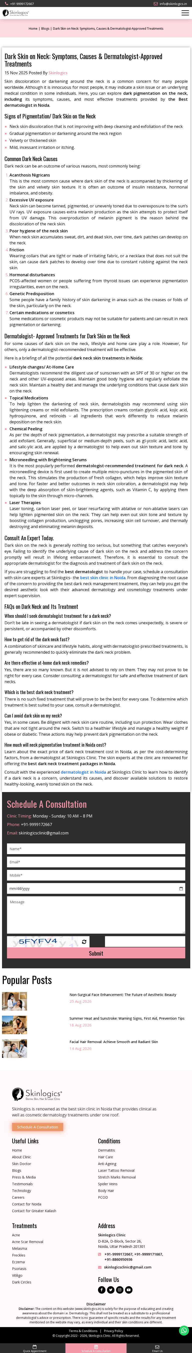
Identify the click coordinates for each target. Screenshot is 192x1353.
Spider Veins (108, 1183)
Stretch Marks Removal (117, 1177)
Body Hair (106, 1190)
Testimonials (22, 1183)
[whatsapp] (184, 1331)
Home (33, 28)
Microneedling (23, 459)
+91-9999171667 (148, 1254)
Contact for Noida (26, 1204)
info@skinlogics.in (173, 3)
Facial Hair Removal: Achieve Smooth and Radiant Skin (114, 1041)
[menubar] (176, 12)
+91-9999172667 (36, 824)
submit (96, 953)
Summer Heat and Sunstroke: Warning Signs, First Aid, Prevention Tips (127, 1018)
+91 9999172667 (22, 3)
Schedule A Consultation (37, 1126)
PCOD (103, 1197)
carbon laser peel (53, 508)
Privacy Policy (113, 1331)
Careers (18, 1197)
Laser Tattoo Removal (116, 1170)
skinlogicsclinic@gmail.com (43, 833)
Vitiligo (17, 1275)
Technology (21, 1190)
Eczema (18, 1262)
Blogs (45, 28)
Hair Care (105, 1157)
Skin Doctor (21, 1163)
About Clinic (21, 1157)
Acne (16, 1235)
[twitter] (110, 1290)
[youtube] (128, 1290)
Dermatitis (106, 1150)
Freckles (18, 1255)
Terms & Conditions (83, 1331)
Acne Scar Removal (27, 1241)
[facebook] (102, 1290)
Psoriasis (19, 1268)
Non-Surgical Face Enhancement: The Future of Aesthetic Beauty (123, 994)
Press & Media (24, 1177)
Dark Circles (21, 1282)
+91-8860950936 (118, 1259)
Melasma (19, 1248)
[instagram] (120, 1290)
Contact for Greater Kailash (34, 1210)
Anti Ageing (107, 1163)
